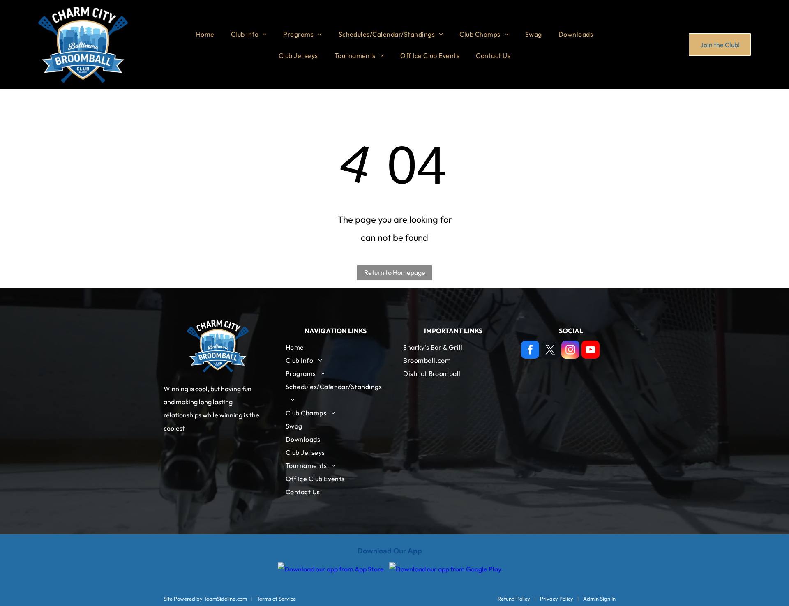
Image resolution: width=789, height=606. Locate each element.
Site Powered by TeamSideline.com (205, 598)
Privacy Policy (556, 598)
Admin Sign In (599, 598)
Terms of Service (276, 598)
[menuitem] (205, 34)
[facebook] (530, 351)
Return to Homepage (394, 272)
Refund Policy (514, 598)
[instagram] (570, 351)
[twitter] (550, 351)
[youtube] (590, 351)
